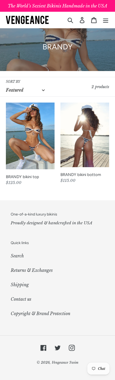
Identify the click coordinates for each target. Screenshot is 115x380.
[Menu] (106, 20)
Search (17, 255)
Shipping (20, 284)
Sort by (13, 82)
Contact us (21, 299)
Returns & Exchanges (32, 270)
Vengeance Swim (65, 362)
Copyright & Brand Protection (40, 313)
